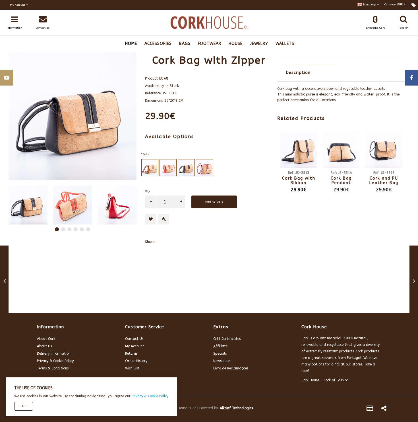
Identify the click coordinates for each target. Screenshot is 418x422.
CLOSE (23, 406)
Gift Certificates (227, 339)
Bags (185, 43)
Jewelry (259, 43)
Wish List (132, 368)
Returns (131, 354)
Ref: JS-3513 (298, 173)
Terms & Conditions (53, 368)
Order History (136, 361)
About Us (44, 346)
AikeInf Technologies (236, 408)
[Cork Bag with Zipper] (28, 205)
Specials (220, 354)
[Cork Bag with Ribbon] (414, 282)
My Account (134, 346)
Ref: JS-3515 (383, 173)
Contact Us (134, 339)
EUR (394, 4)
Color (146, 154)
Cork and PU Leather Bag (383, 180)
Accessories (158, 43)
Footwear (209, 43)
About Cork (46, 339)
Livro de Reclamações (230, 368)
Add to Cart (214, 201)
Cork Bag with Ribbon (298, 180)
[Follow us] (383, 409)
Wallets (285, 43)
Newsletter (222, 361)
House (236, 43)
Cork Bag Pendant (341, 180)
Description (298, 72)
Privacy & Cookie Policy (55, 361)
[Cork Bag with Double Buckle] (4, 282)
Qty (147, 191)
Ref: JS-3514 (341, 173)
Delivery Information (54, 354)
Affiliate (220, 346)
